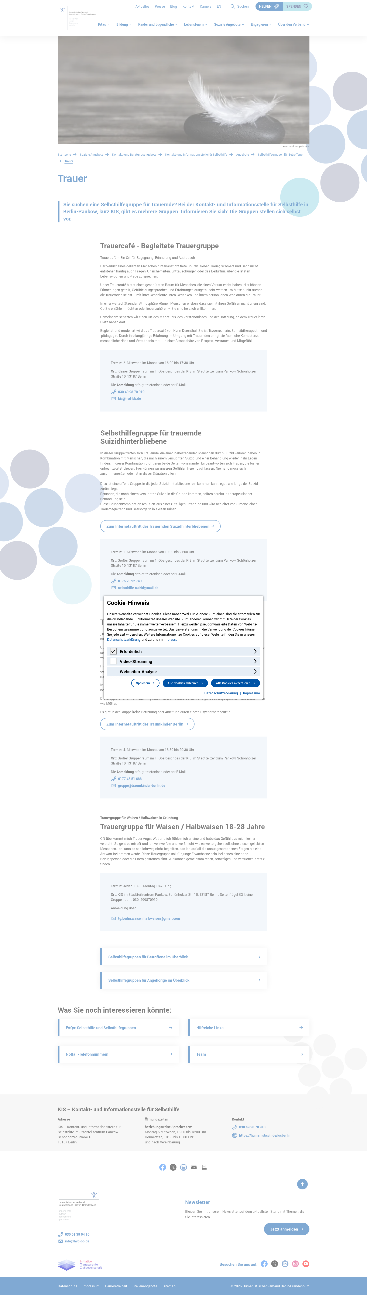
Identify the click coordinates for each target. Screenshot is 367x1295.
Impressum (172, 639)
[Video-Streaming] (113, 663)
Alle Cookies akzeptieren (233, 683)
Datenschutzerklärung (124, 639)
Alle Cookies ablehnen (183, 683)
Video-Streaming (136, 661)
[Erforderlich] (113, 653)
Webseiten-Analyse (138, 671)
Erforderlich (131, 651)
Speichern (143, 683)
